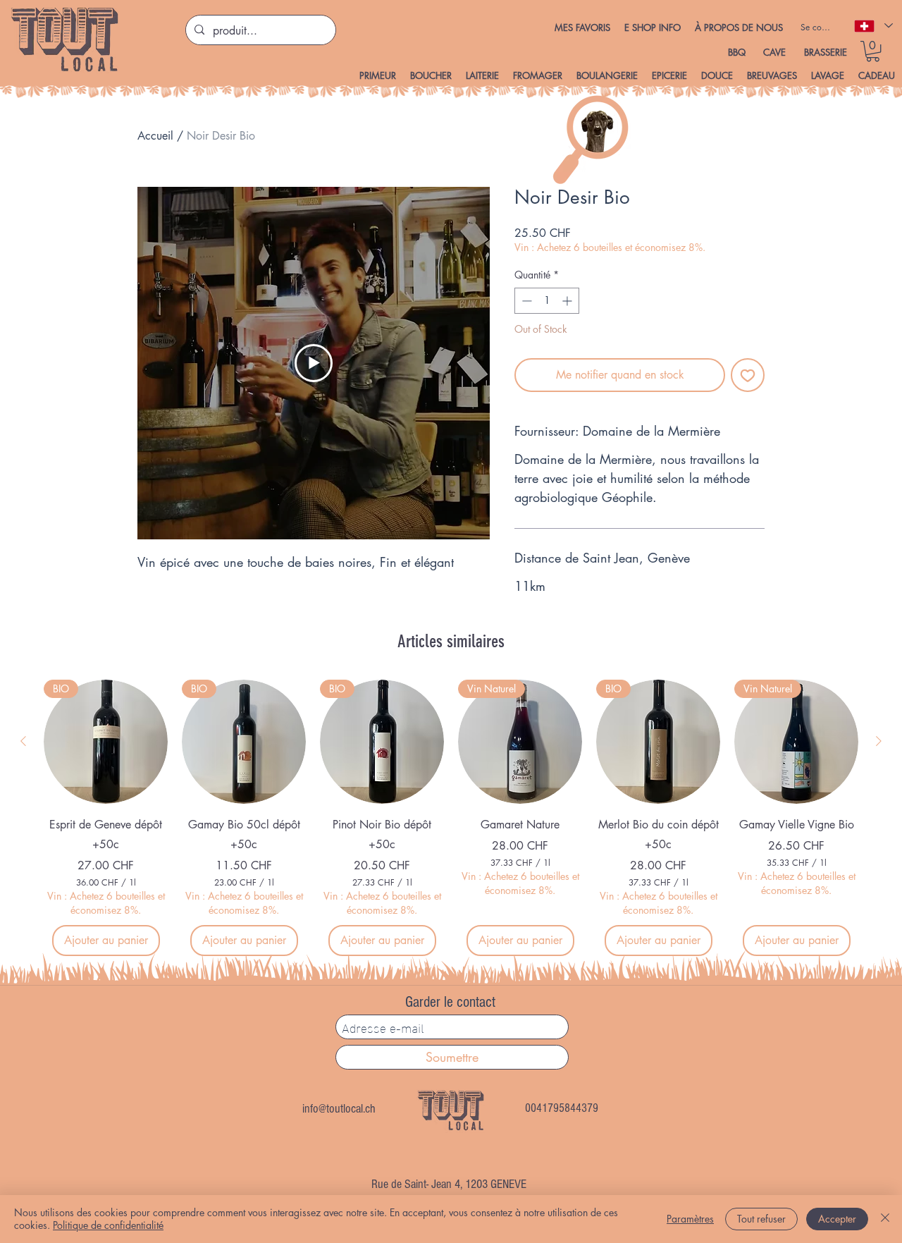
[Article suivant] (878, 741)
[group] (451, 818)
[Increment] (568, 300)
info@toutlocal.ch (339, 1108)
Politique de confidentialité (108, 1225)
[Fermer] (885, 1219)
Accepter (837, 1218)
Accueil (155, 135)
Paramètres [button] (690, 1218)
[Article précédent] (23, 741)
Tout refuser (761, 1218)
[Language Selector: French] (872, 26)
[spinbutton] (547, 300)
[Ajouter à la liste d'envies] (748, 375)
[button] (652, 27)
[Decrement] (525, 300)
